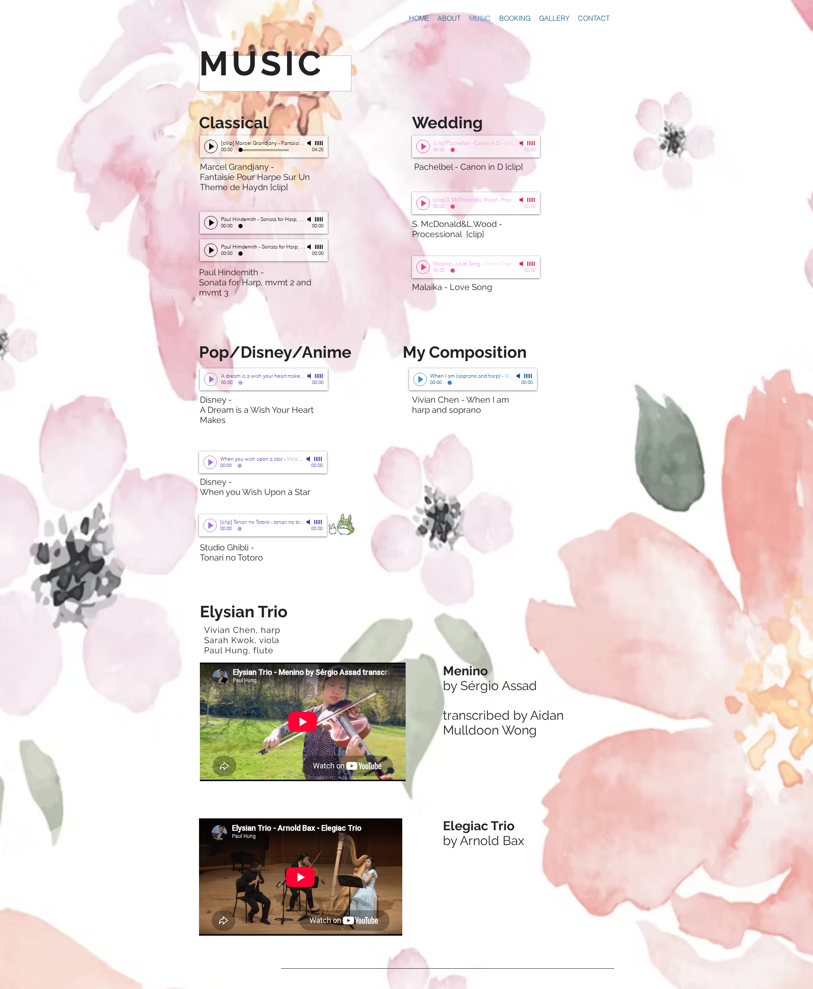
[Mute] (310, 143)
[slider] (319, 143)
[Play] (211, 146)
